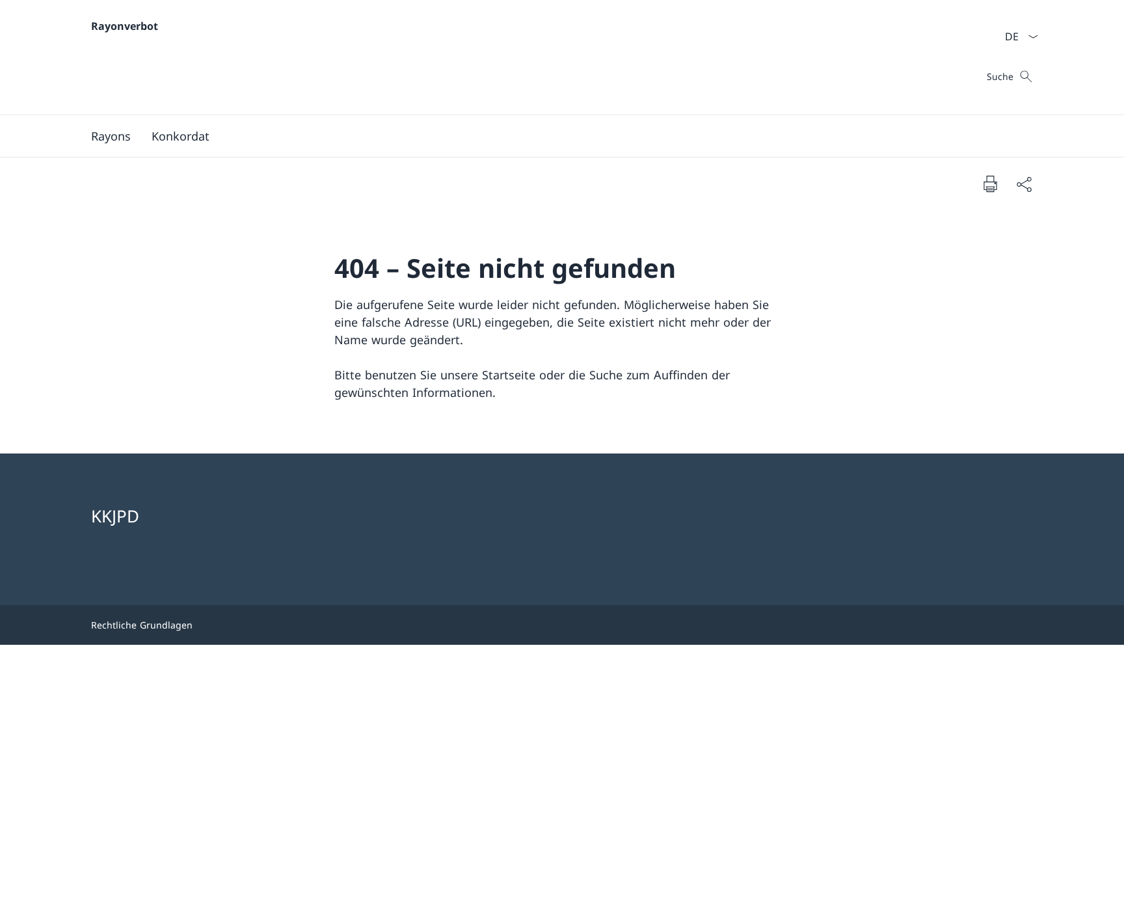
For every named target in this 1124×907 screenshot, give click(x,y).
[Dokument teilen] (1024, 184)
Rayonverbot (124, 26)
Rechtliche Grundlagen (142, 625)
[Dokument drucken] (990, 183)
